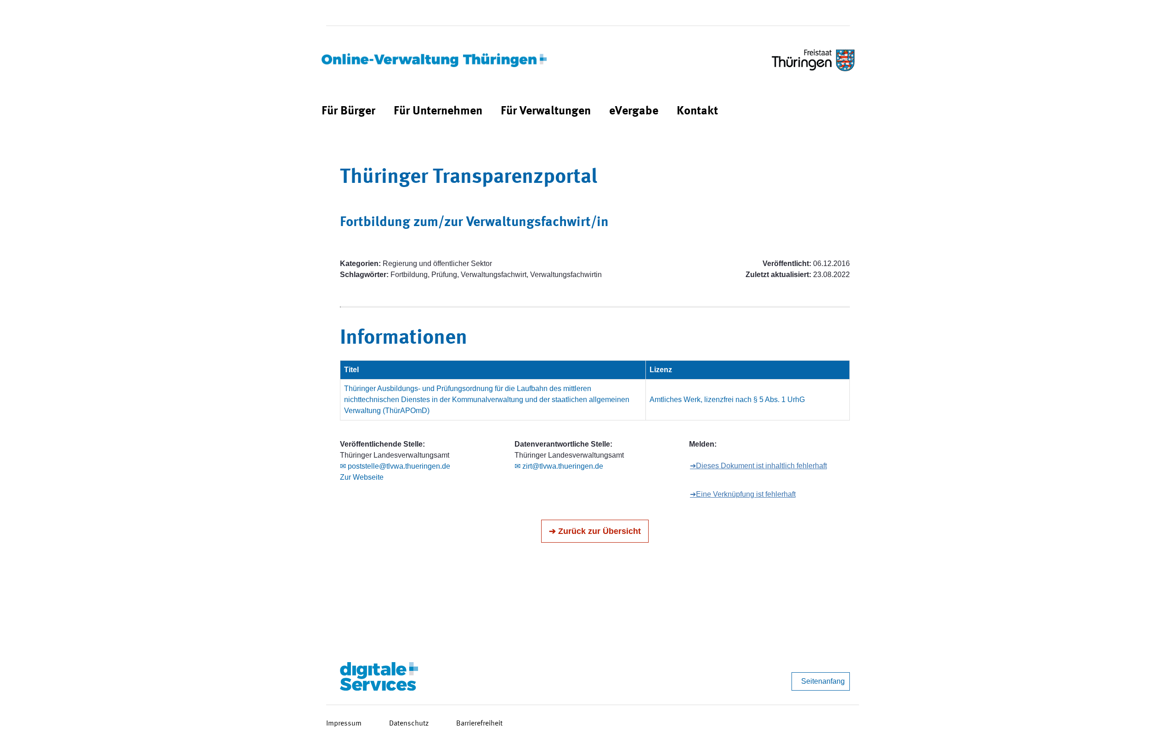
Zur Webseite (362, 477)
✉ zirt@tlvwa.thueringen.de (558, 466)
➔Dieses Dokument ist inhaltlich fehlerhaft (758, 466)
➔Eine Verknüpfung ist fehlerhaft (743, 494)
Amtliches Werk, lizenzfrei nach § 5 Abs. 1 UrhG (727, 399)
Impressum (344, 723)
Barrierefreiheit (479, 723)
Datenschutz (409, 723)
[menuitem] (348, 111)
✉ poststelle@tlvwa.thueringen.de (395, 466)
